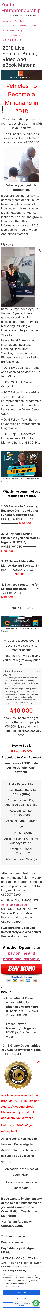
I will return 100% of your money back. (20, 689)
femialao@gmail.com (15, 904)
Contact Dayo (9, 26)
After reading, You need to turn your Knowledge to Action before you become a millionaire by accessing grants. (21, 694)
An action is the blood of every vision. (20, 700)
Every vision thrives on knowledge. (18, 703)
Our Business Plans (11, 35)
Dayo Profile (20, 21)
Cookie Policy (15, 1286)
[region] (21, 1288)
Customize (21, 1298)
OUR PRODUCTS (10, 40)
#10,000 (7, 675)
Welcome (7, 21)
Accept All (21, 1292)
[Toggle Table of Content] (36, 671)
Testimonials (8, 30)
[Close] (40, 1268)
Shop (20, 30)
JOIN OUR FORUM (27, 26)
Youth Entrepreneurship (21, 7)
